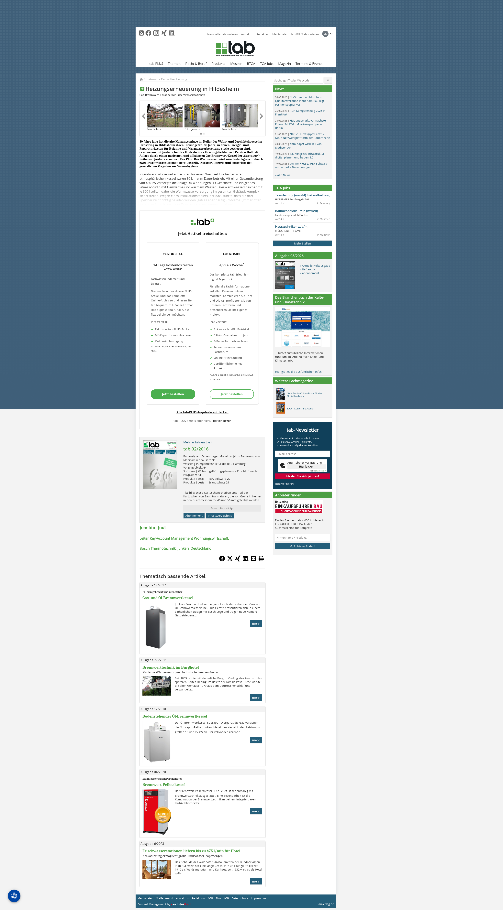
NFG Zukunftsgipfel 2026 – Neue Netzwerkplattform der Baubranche (302, 136)
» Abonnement (309, 273)
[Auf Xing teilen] (238, 560)
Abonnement (194, 515)
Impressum (258, 898)
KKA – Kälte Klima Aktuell (300, 408)
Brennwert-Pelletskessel (163, 784)
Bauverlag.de (325, 904)
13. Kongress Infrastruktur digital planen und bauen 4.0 (299, 155)
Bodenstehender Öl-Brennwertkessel (174, 716)
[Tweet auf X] (230, 560)
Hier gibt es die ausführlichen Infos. (298, 372)
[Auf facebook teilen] (222, 560)
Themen (174, 63)
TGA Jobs (267, 63)
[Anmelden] (327, 33)
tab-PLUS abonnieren (305, 34)
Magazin (284, 63)
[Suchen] (328, 80)
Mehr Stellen (302, 243)
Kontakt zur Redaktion (255, 34)
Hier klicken (306, 466)
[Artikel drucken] (261, 558)
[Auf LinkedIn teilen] (246, 560)
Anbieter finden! (304, 546)
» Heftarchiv (308, 269)
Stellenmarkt (164, 898)
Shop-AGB (222, 898)
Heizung (152, 79)
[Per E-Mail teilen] (253, 558)
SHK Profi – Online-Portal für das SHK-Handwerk (304, 395)
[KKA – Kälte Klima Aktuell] (281, 409)
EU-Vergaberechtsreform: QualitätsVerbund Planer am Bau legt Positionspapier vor (299, 100)
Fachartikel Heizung (174, 79)
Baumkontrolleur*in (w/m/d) (296, 211)
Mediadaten (280, 34)
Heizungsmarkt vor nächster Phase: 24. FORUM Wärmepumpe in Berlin (301, 124)
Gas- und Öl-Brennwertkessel (167, 598)
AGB (210, 898)
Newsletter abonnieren (222, 34)
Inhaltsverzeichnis (220, 515)
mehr (256, 623)
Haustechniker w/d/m (291, 226)
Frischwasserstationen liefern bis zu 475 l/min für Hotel (191, 851)
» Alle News (282, 175)
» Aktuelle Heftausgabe (315, 265)
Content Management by (154, 904)
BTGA (251, 63)
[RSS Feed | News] (141, 33)
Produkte (218, 63)
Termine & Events (309, 63)
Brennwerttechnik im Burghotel (170, 667)
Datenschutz (240, 898)
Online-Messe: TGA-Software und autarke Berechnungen (301, 165)
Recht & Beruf (196, 63)
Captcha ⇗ (317, 471)
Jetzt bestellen (173, 394)
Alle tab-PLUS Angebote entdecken (202, 412)
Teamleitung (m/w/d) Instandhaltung (302, 195)
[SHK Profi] (281, 395)
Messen (236, 63)
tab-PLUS (156, 63)
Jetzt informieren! (284, 483)
